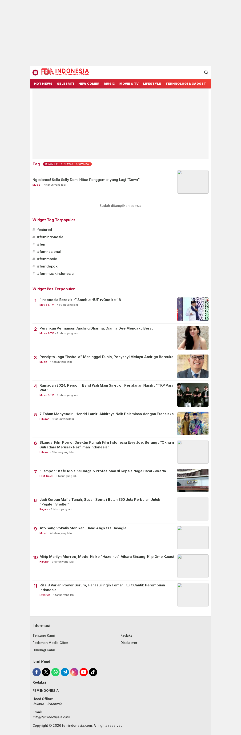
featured (44, 229)
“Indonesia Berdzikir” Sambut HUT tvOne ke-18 (80, 299)
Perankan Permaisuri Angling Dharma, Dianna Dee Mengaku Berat (96, 328)
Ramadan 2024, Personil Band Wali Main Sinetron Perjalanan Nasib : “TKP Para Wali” (106, 387)
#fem (41, 244)
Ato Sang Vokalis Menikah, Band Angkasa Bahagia (83, 528)
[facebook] (36, 672)
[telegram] (65, 672)
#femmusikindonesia (55, 273)
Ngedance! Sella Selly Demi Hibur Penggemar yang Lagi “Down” (86, 179)
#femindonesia (50, 237)
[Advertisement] (120, 33)
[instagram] (74, 672)
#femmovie (47, 259)
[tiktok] (93, 672)
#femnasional (49, 251)
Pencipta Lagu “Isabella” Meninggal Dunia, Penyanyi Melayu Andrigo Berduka (106, 357)
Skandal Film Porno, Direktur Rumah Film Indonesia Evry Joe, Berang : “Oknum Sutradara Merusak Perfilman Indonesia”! (107, 444)
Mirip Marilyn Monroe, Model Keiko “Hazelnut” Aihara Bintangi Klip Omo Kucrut (107, 556)
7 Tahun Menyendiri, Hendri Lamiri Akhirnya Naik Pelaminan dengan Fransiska (106, 414)
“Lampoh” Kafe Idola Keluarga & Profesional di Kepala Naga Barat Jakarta (103, 471)
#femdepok (47, 266)
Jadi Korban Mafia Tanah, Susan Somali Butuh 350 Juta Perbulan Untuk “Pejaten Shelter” (100, 501)
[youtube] (84, 672)
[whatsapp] (55, 672)
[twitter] (46, 672)
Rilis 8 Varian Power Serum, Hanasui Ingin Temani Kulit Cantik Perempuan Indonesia (102, 587)
